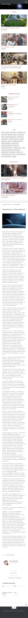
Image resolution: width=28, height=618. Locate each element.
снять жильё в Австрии (6, 154)
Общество (16, 97)
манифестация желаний (17, 141)
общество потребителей (6, 145)
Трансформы (16, 204)
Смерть (3, 86)
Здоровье (10, 112)
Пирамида (11, 28)
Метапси (9, 204)
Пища (15, 592)
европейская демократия (10, 136)
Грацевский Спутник (6, 4)
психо (23, 147)
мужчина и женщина (5, 143)
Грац (24, 132)
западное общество (13, 139)
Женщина (7, 195)
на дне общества (14, 143)
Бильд (4, 204)
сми (22, 152)
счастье (13, 154)
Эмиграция (10, 134)
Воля (12, 97)
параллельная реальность (7, 147)
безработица (21, 134)
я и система (19, 119)
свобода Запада (4, 152)
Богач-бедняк (13, 132)
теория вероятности (21, 154)
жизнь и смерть (20, 136)
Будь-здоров (19, 132)
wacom (2, 132)
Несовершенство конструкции (15, 113)
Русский (17, 28)
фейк (2, 156)
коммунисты (4, 141)
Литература (3, 134)
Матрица (6, 28)
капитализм (21, 139)
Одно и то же (11, 98)
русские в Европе (16, 150)
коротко (9, 141)
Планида (3, 48)
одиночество (16, 145)
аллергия (15, 134)
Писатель (15, 104)
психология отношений (6, 150)
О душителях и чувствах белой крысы (11, 67)
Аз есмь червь (11, 106)
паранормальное (17, 147)
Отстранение (4, 197)
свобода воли (12, 152)
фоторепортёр (8, 156)
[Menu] (26, 2)
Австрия (7, 132)
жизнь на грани (4, 139)
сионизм (18, 152)
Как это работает (5, 179)
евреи (2, 136)
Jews (2, 28)
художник (14, 156)
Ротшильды (4, 29)
